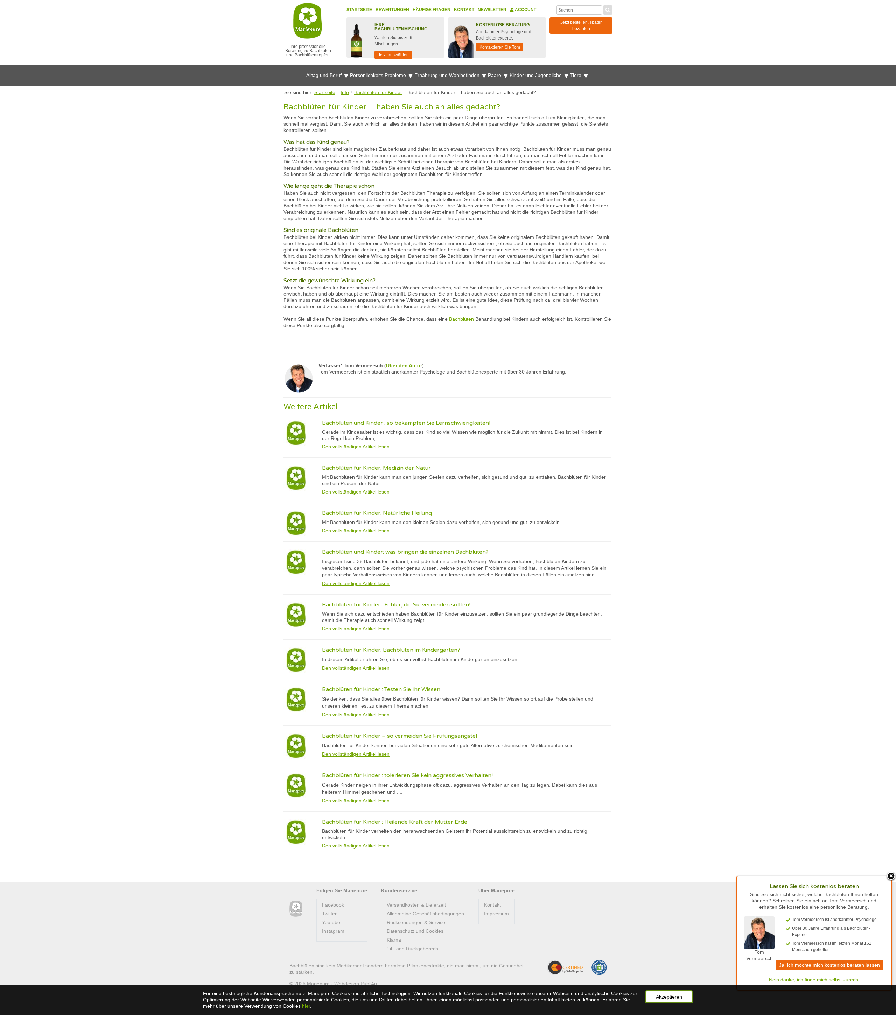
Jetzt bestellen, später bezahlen (581, 25)
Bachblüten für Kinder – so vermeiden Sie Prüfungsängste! (399, 735)
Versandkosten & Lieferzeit (416, 905)
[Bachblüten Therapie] (295, 909)
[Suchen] (607, 9)
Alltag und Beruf (324, 75)
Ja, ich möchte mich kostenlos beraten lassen (829, 965)
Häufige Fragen (431, 9)
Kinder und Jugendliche (536, 75)
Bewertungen (392, 9)
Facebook (333, 905)
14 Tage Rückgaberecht (413, 948)
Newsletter (492, 9)
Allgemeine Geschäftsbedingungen (425, 913)
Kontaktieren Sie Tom (499, 47)
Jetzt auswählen (393, 54)
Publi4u (368, 983)
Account (525, 9)
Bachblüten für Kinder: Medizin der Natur (376, 467)
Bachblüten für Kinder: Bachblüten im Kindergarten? (391, 649)
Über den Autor (404, 365)
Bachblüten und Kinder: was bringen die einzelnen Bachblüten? (405, 551)
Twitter (329, 913)
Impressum (496, 913)
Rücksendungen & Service (416, 922)
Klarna (394, 940)
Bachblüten (461, 319)
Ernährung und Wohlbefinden (447, 75)
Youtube (331, 922)
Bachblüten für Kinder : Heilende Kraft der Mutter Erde (394, 821)
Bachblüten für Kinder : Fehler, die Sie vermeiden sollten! (396, 604)
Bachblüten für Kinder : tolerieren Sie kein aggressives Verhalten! (407, 775)
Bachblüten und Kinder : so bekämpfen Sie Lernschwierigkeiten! (406, 422)
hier (306, 1006)
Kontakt (464, 9)
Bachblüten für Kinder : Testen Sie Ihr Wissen (381, 689)
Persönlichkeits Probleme (378, 75)
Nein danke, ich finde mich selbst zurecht (814, 979)
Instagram (333, 931)
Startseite (359, 9)
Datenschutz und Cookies (415, 931)
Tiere (576, 75)
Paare (495, 75)
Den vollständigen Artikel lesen (356, 446)
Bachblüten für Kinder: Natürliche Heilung (377, 513)
